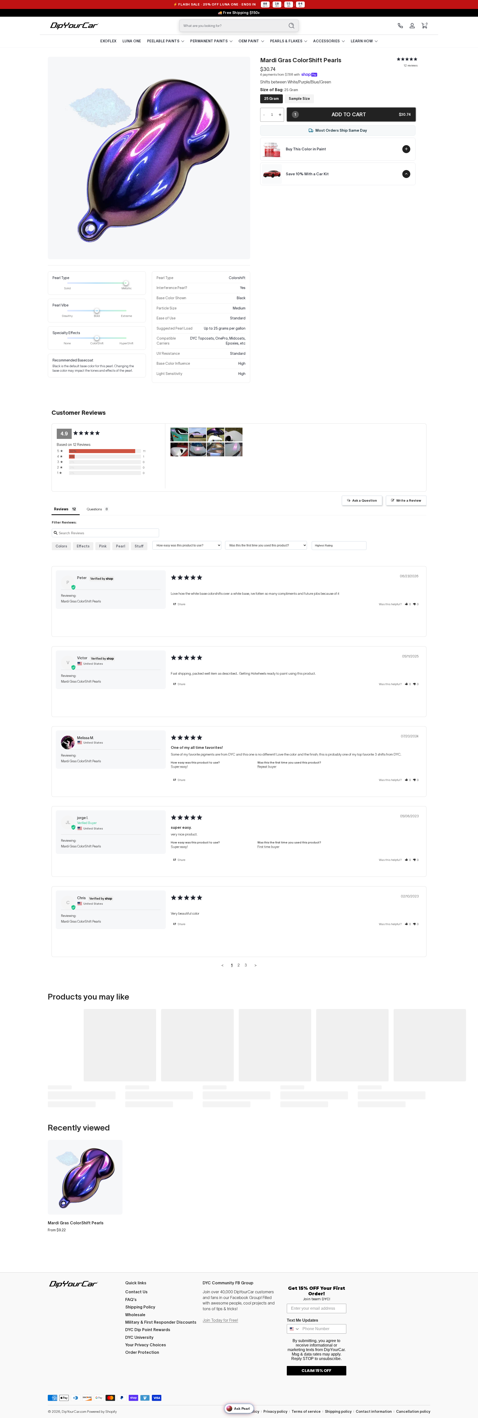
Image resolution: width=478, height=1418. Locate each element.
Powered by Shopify (102, 1412)
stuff (139, 546)
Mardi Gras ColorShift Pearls (76, 1223)
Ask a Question (364, 500)
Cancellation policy (413, 1412)
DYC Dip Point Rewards (147, 1329)
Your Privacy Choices (145, 1345)
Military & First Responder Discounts (160, 1322)
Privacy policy (275, 1412)
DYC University (139, 1337)
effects (83, 546)
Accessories (326, 41)
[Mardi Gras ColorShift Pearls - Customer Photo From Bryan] (179, 434)
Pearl (120, 546)
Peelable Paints (163, 41)
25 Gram (271, 99)
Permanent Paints (209, 41)
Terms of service (306, 1412)
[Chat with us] (400, 26)
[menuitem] (161, 1292)
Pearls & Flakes (286, 41)
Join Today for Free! (220, 1320)
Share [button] (181, 604)
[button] (424, 26)
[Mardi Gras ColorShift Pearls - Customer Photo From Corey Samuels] (215, 434)
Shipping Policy (140, 1307)
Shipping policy (338, 1412)
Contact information (374, 1412)
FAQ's (131, 1299)
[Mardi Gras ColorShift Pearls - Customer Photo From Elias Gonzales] (197, 434)
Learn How (362, 41)
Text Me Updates (302, 1320)
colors (61, 546)
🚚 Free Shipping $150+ (239, 13)
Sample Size (299, 99)
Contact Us (136, 1292)
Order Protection (142, 1352)
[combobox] (231, 26)
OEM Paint (249, 41)
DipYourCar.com (74, 1412)
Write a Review (408, 500)
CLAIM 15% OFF (316, 1370)
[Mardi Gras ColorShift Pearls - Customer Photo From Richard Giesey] (197, 449)
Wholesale (135, 1314)
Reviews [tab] (61, 509)
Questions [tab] (94, 509)
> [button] (255, 965)
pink (103, 546)
